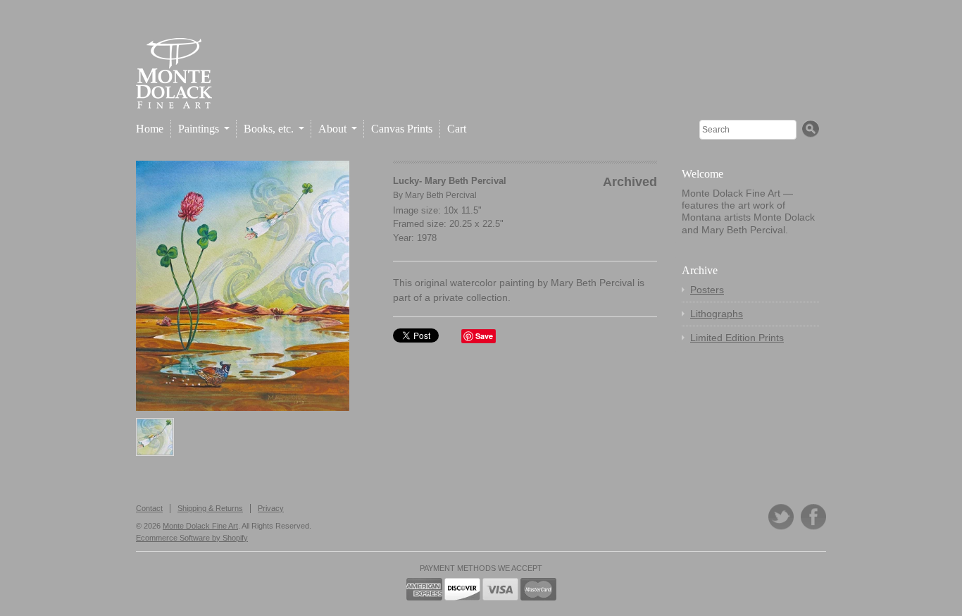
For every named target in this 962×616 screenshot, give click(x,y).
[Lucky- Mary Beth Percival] (242, 286)
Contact (149, 508)
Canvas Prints (401, 129)
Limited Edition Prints (737, 337)
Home (149, 129)
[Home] (174, 97)
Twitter (781, 517)
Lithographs (716, 313)
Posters (707, 289)
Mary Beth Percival (441, 195)
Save (484, 336)
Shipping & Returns (210, 508)
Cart (456, 129)
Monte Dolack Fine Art (200, 526)
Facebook (813, 517)
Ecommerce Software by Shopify (192, 538)
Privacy (271, 508)
